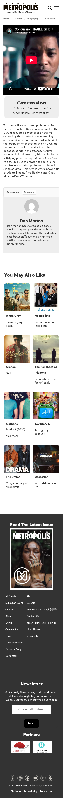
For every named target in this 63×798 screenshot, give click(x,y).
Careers (31, 603)
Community (11, 629)
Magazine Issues (14, 643)
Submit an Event (14, 603)
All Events (10, 596)
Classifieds (32, 636)
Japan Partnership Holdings (41, 623)
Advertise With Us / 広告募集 (42, 610)
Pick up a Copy (13, 649)
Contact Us (33, 616)
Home (6, 18)
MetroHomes (34, 629)
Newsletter (11, 656)
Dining (8, 616)
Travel (8, 636)
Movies (18, 18)
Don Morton (23, 113)
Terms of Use (46, 791)
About (30, 596)
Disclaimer (16, 791)
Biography (33, 18)
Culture (9, 610)
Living (8, 623)
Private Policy (30, 791)
